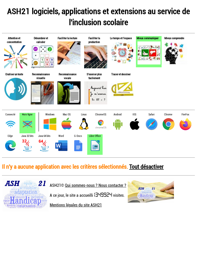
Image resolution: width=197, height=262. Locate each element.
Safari (151, 114)
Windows (49, 114)
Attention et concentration (14, 40)
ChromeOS (100, 114)
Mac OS (67, 114)
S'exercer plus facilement (94, 76)
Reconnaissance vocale (67, 76)
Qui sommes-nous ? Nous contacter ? (95, 185)
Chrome (168, 114)
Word (61, 136)
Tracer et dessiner (121, 74)
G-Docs (78, 136)
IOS (134, 114)
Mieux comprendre (174, 38)
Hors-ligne (27, 114)
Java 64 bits (44, 136)
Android (118, 114)
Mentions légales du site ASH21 (76, 205)
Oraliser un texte (14, 74)
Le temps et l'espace (121, 38)
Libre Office (95, 136)
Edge (10, 136)
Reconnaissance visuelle (41, 76)
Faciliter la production (94, 40)
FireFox (185, 114)
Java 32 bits (27, 136)
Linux (83, 114)
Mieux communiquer (148, 38)
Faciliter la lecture (67, 38)
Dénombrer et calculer (41, 40)
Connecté (10, 114)
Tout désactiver (146, 166)
